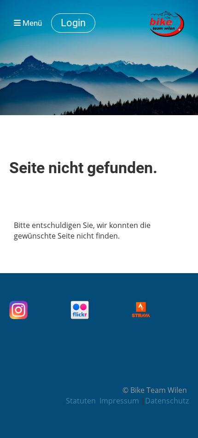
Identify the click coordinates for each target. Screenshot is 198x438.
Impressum (120, 401)
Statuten (81, 401)
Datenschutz (167, 401)
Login (73, 23)
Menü (31, 23)
